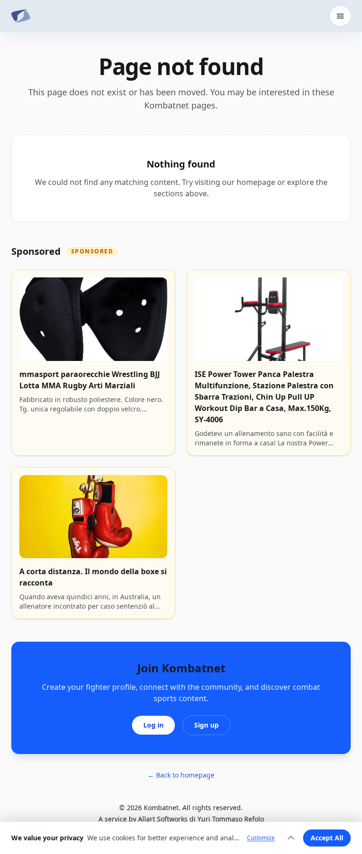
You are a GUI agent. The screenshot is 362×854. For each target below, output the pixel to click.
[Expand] (290, 837)
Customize (261, 838)
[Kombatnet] (20, 16)
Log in (153, 724)
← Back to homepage (181, 774)
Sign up (206, 724)
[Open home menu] (340, 16)
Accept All (327, 837)
